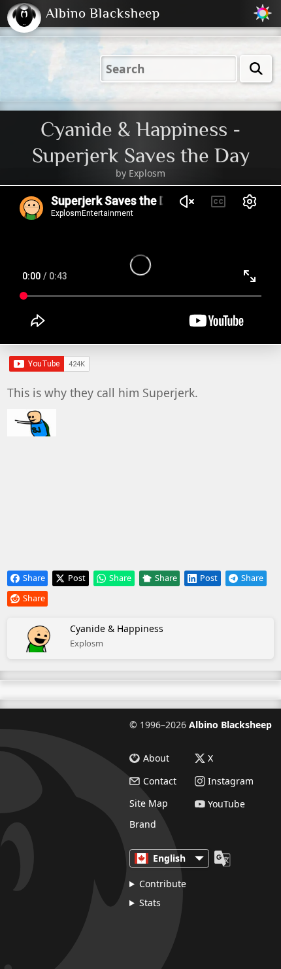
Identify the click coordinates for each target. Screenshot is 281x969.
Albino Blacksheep (230, 724)
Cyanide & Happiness (116, 635)
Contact (159, 781)
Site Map (148, 803)
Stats (150, 902)
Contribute (162, 883)
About (156, 758)
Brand (142, 824)
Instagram (231, 781)
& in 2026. (184, 932)
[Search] (256, 68)
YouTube (226, 804)
